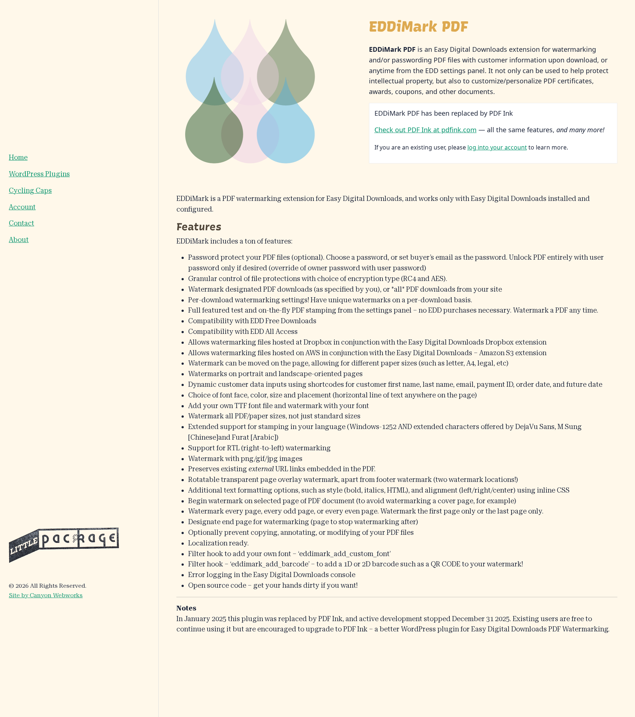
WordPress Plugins (39, 174)
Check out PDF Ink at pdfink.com (425, 129)
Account (22, 207)
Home (18, 157)
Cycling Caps (30, 190)
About (19, 240)
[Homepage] (64, 544)
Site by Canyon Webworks (46, 595)
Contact (21, 223)
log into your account (497, 147)
